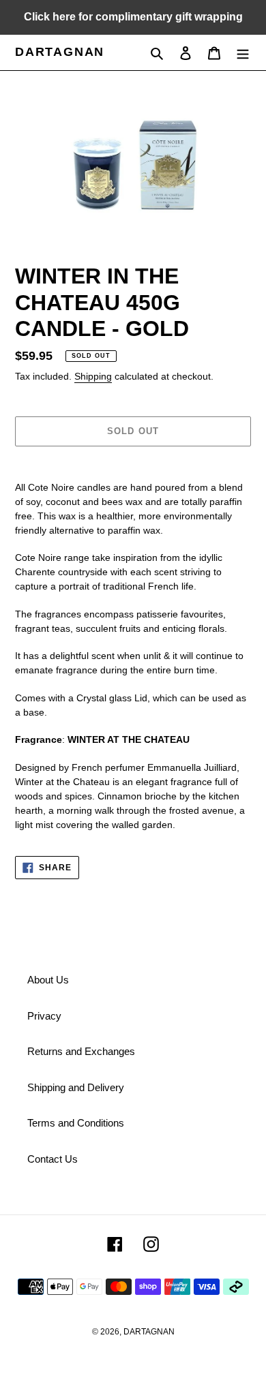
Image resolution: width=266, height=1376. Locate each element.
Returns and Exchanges (81, 1051)
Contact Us (52, 1159)
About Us (48, 979)
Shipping (93, 376)
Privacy (44, 1016)
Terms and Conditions (75, 1123)
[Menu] (242, 52)
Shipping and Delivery (75, 1087)
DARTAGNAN (59, 52)
